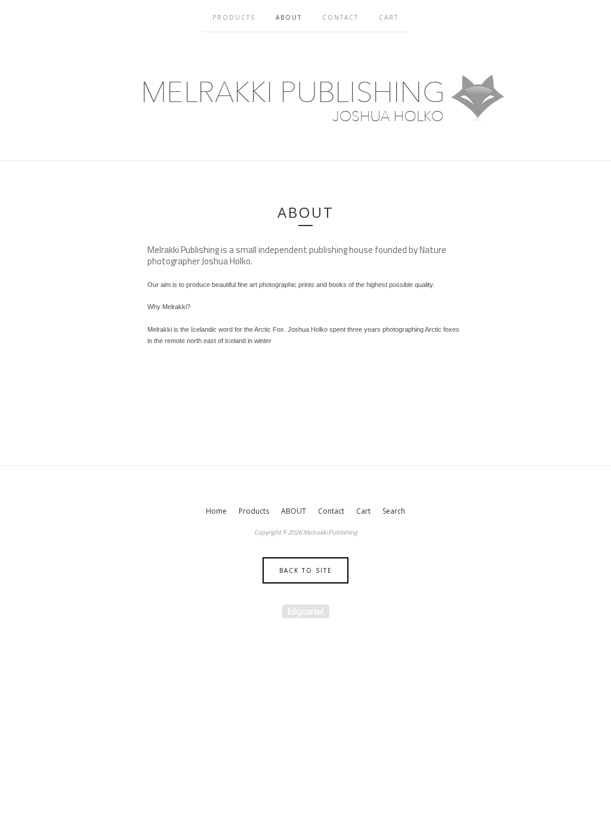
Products (233, 17)
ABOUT (289, 17)
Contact (340, 17)
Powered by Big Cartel (305, 611)
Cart (389, 17)
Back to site (305, 570)
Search (393, 511)
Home (216, 511)
